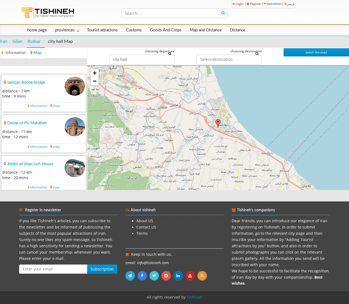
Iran (3, 41)
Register (255, 4)
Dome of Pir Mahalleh (27, 123)
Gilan (17, 41)
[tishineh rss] (202, 275)
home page (37, 30)
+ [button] (95, 73)
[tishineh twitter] (155, 275)
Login (239, 4)
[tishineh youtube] (191, 275)
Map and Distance (206, 30)
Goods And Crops (166, 30)
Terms (142, 233)
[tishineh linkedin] (179, 275)
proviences (65, 30)
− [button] (95, 81)
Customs (134, 30)
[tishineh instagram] (167, 275)
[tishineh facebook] (143, 275)
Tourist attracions (102, 30)
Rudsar (34, 41)
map (56, 105)
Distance (237, 30)
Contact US (146, 227)
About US (144, 220)
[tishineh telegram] (131, 275)
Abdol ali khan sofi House (30, 164)
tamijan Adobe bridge (26, 82)
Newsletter (274, 4)
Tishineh (195, 297)
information (38, 105)
